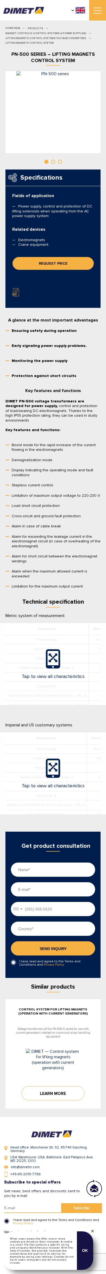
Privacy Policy (54, 965)
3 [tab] (60, 162)
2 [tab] (53, 162)
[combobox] (17, 909)
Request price (53, 263)
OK (85, 1250)
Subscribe (81, 1208)
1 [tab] (46, 162)
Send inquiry (53, 948)
